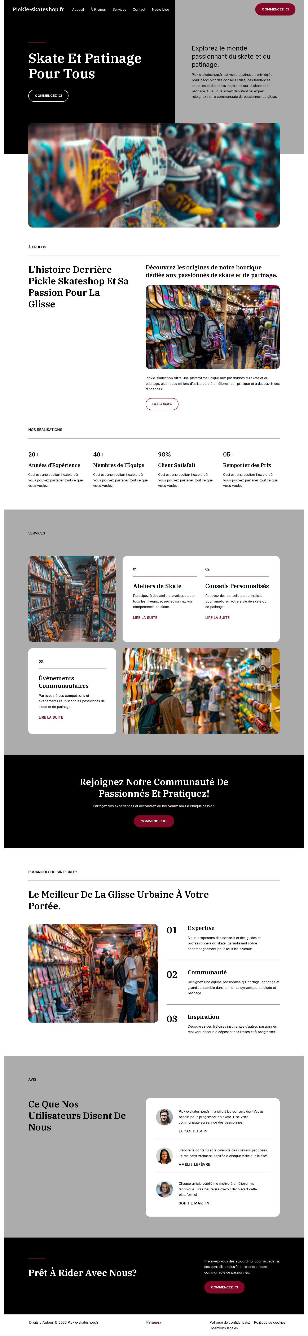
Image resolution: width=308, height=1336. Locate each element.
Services (119, 9)
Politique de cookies (269, 1322)
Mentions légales (224, 1328)
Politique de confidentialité (230, 1322)
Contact (139, 9)
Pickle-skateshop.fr (39, 9)
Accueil (78, 9)
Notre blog (160, 9)
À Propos (98, 9)
